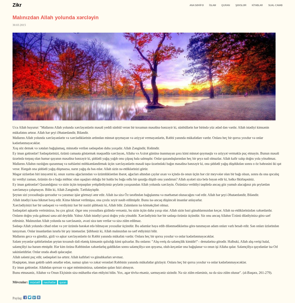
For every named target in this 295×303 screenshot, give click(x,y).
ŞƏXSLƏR (240, 5)
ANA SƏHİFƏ (197, 5)
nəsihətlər (50, 282)
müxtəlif (35, 282)
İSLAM (212, 5)
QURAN (225, 5)
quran (62, 282)
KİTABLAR (257, 5)
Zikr (17, 5)
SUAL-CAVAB (275, 5)
